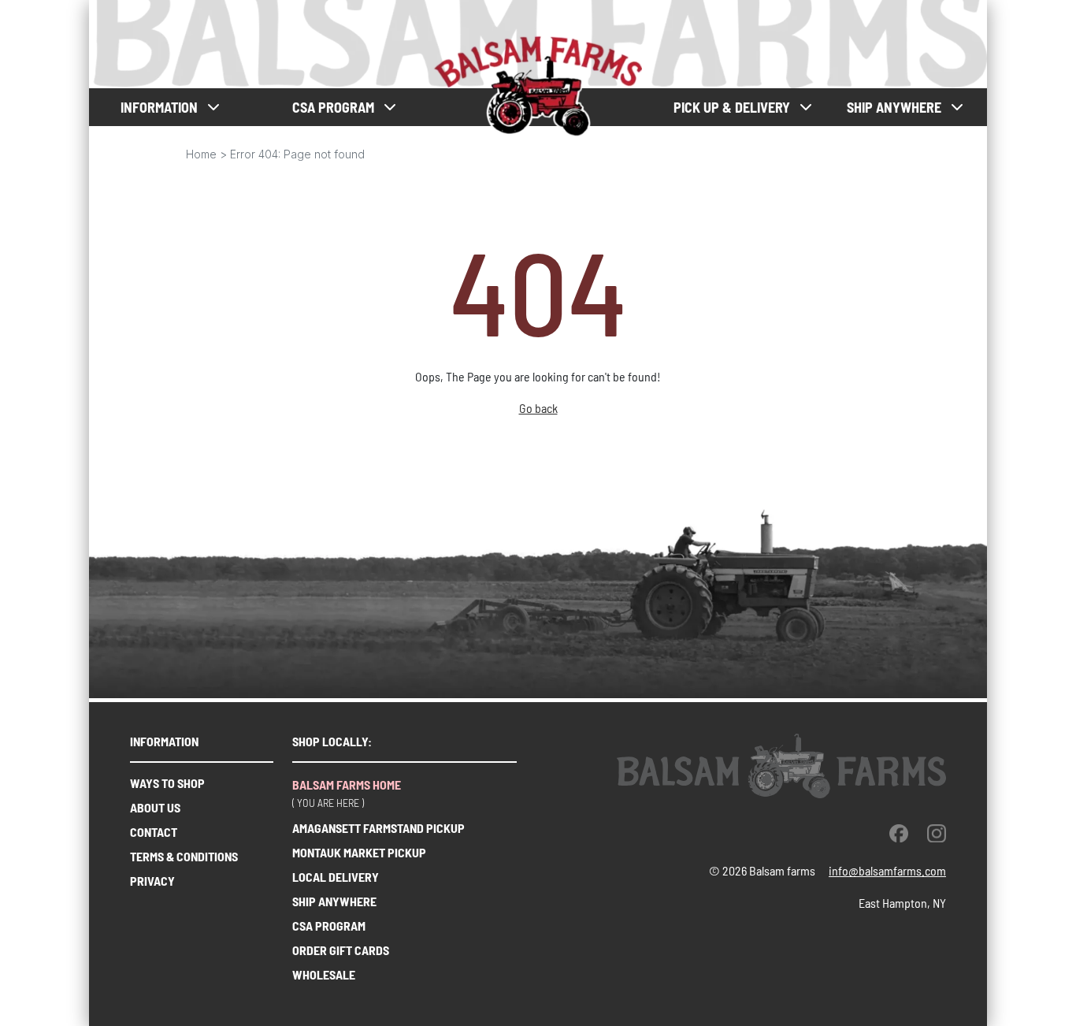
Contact (153, 831)
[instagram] (936, 832)
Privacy (152, 880)
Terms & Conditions (184, 856)
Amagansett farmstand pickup (378, 827)
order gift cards (340, 949)
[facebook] (898, 832)
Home (201, 154)
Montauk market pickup (359, 852)
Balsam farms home (346, 784)
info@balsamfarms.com (887, 870)
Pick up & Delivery (731, 107)
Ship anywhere (894, 107)
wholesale (323, 974)
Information (159, 107)
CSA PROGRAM (333, 107)
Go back (538, 407)
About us (155, 807)
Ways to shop (167, 782)
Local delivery (335, 876)
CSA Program (328, 925)
